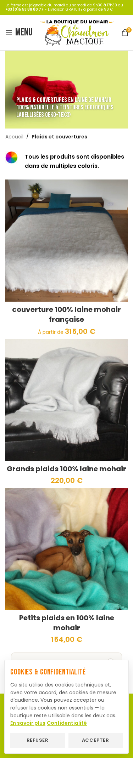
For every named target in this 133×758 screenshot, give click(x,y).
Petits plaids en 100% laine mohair (66, 623)
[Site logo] (76, 32)
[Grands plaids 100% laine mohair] (66, 400)
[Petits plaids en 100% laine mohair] (66, 549)
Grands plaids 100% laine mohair (66, 469)
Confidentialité (67, 722)
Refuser (38, 740)
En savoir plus (27, 722)
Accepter (95, 740)
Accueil (14, 136)
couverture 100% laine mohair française (66, 314)
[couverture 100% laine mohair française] (66, 240)
